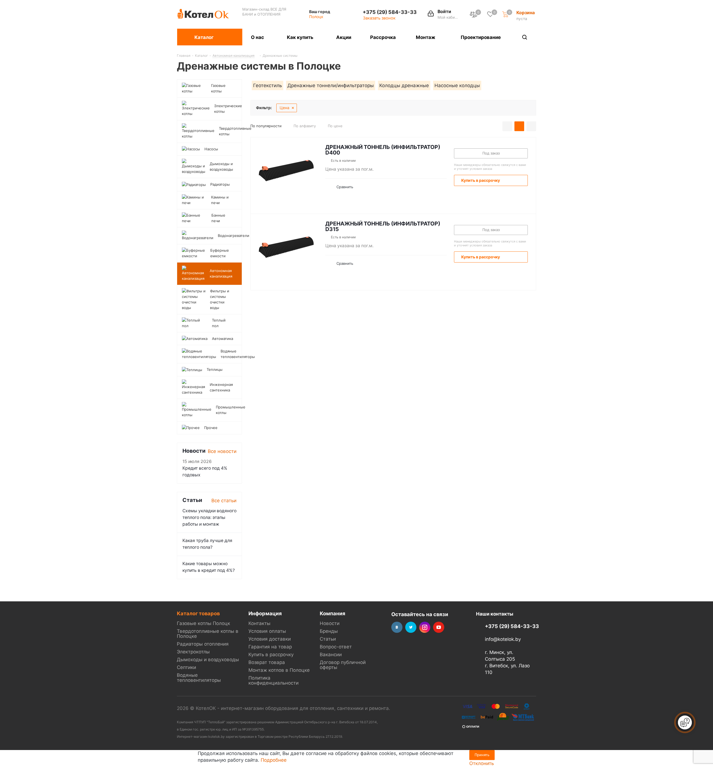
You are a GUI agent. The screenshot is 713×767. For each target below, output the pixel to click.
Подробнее (274, 760)
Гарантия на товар (270, 647)
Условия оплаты (267, 631)
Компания (332, 613)
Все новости (222, 451)
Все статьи (223, 500)
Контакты (259, 623)
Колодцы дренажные (404, 85)
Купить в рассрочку (271, 654)
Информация (265, 613)
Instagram (424, 627)
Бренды (329, 631)
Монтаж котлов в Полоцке (279, 670)
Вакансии (331, 654)
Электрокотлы (193, 652)
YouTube (438, 627)
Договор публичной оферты (343, 665)
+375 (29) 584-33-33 (390, 12)
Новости (330, 623)
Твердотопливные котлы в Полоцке (207, 633)
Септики (186, 667)
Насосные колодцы (457, 85)
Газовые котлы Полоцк (203, 623)
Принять (482, 755)
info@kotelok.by (503, 639)
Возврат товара (266, 662)
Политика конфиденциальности (273, 680)
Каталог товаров (198, 613)
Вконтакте (396, 627)
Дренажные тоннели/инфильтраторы (330, 85)
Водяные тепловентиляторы (199, 677)
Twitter (410, 627)
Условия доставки (269, 639)
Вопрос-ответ (336, 647)
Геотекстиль (267, 85)
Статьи (328, 639)
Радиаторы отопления (203, 644)
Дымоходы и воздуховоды (208, 659)
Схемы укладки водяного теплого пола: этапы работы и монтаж (209, 517)
